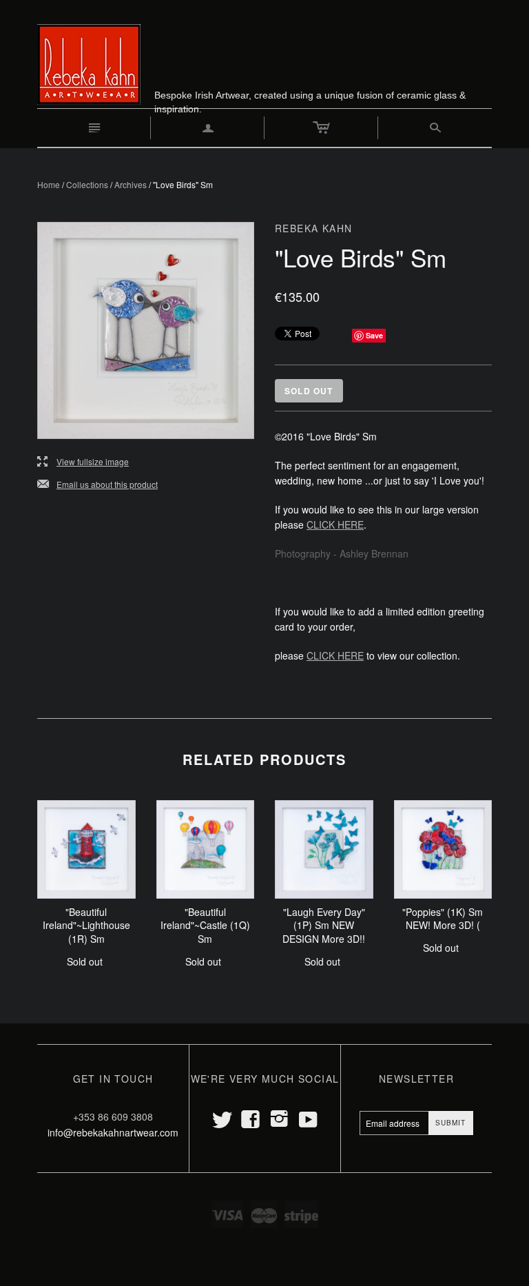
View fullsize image (83, 462)
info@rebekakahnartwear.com (113, 1132)
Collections (87, 184)
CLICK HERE (335, 524)
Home (48, 184)
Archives (130, 184)
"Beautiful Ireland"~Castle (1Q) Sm (205, 925)
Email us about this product (97, 485)
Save (374, 335)
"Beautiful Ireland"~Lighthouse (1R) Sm (86, 925)
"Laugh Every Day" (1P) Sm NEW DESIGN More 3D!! (323, 925)
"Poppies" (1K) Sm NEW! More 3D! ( (442, 918)
